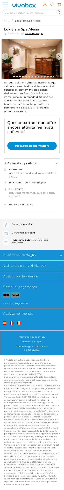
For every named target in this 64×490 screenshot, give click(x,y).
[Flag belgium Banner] (18, 323)
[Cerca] (58, 13)
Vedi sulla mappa (34, 33)
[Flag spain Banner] (3, 323)
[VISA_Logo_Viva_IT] (15, 295)
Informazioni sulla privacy (31, 337)
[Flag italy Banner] (10, 323)
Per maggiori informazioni (32, 145)
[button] (5, 56)
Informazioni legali (31, 341)
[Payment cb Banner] (5, 295)
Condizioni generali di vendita (32, 346)
